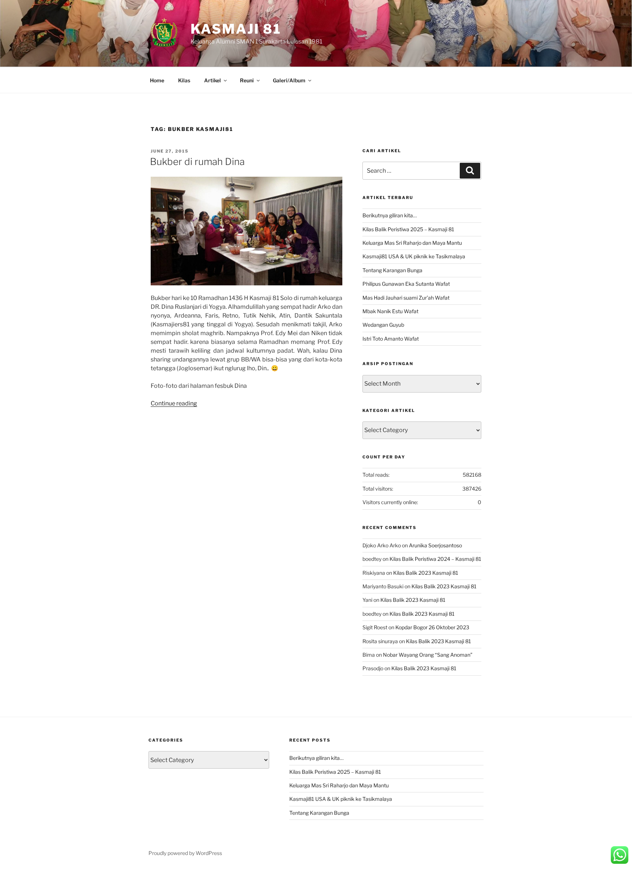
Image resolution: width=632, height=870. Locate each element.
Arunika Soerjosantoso (435, 545)
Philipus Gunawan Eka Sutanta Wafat (406, 284)
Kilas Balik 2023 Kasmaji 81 (425, 573)
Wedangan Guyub (383, 325)
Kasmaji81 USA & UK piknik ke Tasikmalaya (413, 256)
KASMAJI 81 (236, 29)
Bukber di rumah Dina (197, 161)
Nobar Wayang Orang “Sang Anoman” (428, 655)
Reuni (247, 80)
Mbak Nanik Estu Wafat (390, 311)
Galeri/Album (289, 80)
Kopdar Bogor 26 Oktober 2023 (432, 627)
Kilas (184, 80)
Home (157, 80)
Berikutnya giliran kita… (389, 215)
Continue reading (174, 403)
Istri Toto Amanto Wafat (390, 338)
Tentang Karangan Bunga (392, 270)
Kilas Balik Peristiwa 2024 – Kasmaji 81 (435, 559)
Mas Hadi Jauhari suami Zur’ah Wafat (405, 298)
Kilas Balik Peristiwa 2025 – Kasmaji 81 (408, 229)
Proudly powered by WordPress (185, 853)
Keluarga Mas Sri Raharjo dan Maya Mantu (412, 243)
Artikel (212, 80)
